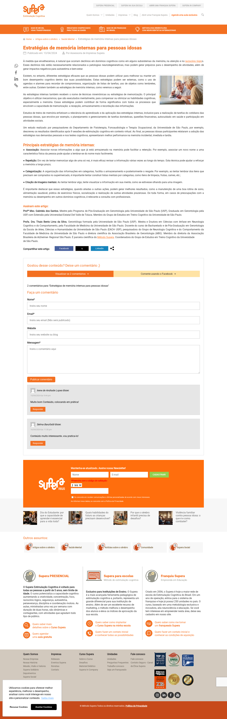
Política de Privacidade (136, 706)
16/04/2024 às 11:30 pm (41, 429)
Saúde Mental (67, 39)
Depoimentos (29, 673)
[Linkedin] (164, 695)
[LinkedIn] (16, 79)
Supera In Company (88, 669)
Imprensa (122, 15)
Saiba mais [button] (47, 698)
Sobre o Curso (86, 659)
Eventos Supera (58, 662)
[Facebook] (16, 72)
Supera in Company (191, 5)
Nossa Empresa (30, 659)
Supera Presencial (105, 5)
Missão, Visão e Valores (34, 666)
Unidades (109, 15)
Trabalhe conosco (115, 666)
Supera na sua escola (132, 5)
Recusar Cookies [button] (19, 707)
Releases (55, 659)
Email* (30, 313)
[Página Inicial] (34, 11)
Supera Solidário (31, 669)
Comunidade (147, 547)
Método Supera (105, 237)
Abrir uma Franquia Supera (162, 5)
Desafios (83, 662)
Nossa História (30, 662)
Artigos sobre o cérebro (46, 39)
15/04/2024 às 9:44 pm (40, 395)
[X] (82, 248)
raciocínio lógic (193, 61)
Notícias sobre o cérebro (116, 547)
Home (29, 39)
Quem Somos (92, 15)
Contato (55, 669)
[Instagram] (157, 695)
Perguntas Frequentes (117, 662)
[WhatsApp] (16, 66)
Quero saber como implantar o (113, 624)
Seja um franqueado (116, 669)
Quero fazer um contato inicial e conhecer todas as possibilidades (114, 633)
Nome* (31, 299)
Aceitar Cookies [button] (43, 707)
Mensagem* (33, 342)
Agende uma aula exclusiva (184, 15)
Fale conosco (137, 659)
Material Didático (87, 666)
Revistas (55, 666)
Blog (136, 15)
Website (31, 328)
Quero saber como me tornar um (170, 624)
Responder (38, 409)
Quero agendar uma (42, 635)
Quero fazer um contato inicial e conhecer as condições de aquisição (174, 633)
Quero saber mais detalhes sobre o (49, 626)
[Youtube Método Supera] (177, 695)
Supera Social (183, 547)
